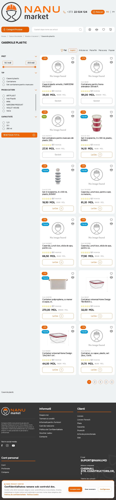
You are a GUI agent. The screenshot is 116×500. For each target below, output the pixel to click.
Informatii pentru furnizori (50, 422)
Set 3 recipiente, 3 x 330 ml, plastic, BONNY (96, 139)
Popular (112, 50)
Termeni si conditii (46, 418)
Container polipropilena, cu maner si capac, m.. (57, 300)
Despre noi (43, 415)
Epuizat (58, 101)
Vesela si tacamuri (32, 36)
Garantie (81, 427)
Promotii (80, 430)
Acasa (3, 36)
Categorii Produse (14, 29)
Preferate (5, 468)
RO (107, 12)
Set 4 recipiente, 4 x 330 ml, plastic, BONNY (54, 193)
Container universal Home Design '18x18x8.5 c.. (96, 300)
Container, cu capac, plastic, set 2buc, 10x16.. (95, 354)
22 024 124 (77, 12)
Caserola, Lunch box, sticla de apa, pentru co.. (57, 247)
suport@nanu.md (94, 460)
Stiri (79, 438)
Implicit (72, 50)
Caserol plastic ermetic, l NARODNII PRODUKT (57, 85)
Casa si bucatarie (15, 36)
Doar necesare (90, 489)
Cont (3, 465)
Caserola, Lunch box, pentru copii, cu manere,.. (96, 193)
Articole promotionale (86, 434)
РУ (113, 12)
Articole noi (83, 50)
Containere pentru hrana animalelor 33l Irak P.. (92, 85)
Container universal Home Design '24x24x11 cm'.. (57, 354)
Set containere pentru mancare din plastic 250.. (58, 139)
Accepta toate (75, 489)
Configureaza (105, 489)
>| (111, 382)
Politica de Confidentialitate (51, 429)
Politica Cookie (32, 494)
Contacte (43, 437)
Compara (5, 472)
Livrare (80, 416)
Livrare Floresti (83, 420)
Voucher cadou (45, 433)
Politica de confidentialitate (15, 494)
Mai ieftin (93, 50)
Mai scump (103, 50)
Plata (79, 423)
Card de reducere (46, 426)
